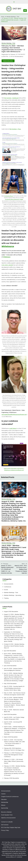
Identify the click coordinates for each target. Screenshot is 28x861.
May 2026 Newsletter (10, 683)
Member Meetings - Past (8, 43)
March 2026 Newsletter (11, 737)
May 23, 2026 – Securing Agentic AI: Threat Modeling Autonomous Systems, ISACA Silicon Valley (14, 688)
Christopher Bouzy (8, 196)
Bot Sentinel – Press (15, 129)
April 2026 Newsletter (10, 714)
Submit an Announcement (8, 817)
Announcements (8, 584)
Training (6, 598)
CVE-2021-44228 (7, 265)
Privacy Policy (5, 830)
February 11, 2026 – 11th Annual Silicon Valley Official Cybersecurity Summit (13, 761)
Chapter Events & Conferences (10, 796)
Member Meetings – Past (11, 592)
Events (6, 589)
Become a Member (6, 812)
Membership (4, 802)
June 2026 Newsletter (10, 665)
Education (4, 799)
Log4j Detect (12, 428)
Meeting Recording (8, 60)
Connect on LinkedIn (7, 822)
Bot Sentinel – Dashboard (11, 98)
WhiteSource (8, 246)
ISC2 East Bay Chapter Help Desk (10, 827)
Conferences (7, 587)
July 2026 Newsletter (10, 650)
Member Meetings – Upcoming (12, 595)
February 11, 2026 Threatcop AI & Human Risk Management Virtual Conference (13, 754)
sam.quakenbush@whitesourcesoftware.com (14, 414)
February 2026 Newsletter (11, 778)
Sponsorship (4, 808)
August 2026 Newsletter (11, 611)
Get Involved (4, 824)
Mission (3, 805)
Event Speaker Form (7, 815)
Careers (3, 794)
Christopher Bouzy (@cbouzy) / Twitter (14, 199)
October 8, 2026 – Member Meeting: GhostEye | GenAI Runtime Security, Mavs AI (14, 646)
